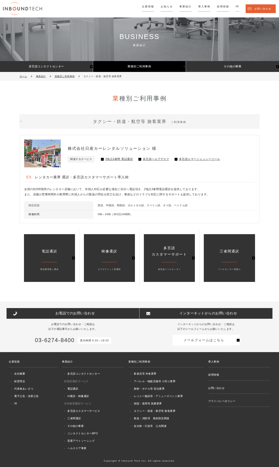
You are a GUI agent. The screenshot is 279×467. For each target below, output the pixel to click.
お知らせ (167, 6)
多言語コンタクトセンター (46, 66)
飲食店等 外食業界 (145, 373)
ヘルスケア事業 (77, 448)
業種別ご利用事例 (139, 66)
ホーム (23, 76)
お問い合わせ (262, 8)
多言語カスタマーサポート (169, 258)
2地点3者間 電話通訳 (119, 159)
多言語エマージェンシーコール (199, 159)
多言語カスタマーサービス (83, 410)
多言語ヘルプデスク (156, 159)
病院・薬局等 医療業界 (148, 403)
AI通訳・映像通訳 (78, 396)
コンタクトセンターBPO (82, 433)
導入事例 (204, 6)
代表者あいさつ (23, 388)
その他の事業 (232, 66)
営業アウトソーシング (81, 440)
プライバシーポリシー (221, 401)
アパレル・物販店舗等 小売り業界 (154, 381)
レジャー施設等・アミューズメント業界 (158, 396)
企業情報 (148, 6)
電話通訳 (72, 388)
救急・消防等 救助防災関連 (151, 418)
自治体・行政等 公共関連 (150, 426)
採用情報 (223, 6)
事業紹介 (185, 6)
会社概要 (19, 373)
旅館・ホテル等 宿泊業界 (149, 388)
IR (237, 6)
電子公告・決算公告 (26, 396)
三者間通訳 (74, 418)
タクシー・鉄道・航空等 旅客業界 (154, 410)
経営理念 (19, 381)
